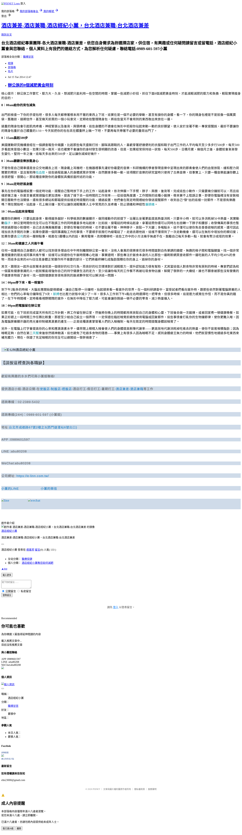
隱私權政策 (139, 789)
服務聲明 (152, 789)
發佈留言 (7, 595)
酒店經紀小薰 (9, 531)
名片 (10, 71)
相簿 (10, 63)
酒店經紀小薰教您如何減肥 (37, 562)
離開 (19, 828)
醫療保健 (27, 559)
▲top (4, 568)
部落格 (12, 67)
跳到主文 (6, 34)
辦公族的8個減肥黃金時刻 (30, 85)
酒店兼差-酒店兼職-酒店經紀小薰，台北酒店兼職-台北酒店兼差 (75, 26)
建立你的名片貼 (7, 759)
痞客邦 (30, 549)
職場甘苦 (28, 56)
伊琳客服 (5, 753)
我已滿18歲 (8, 828)
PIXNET (96, 789)
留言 (37, 549)
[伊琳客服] (2, 755)
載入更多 (7, 575)
